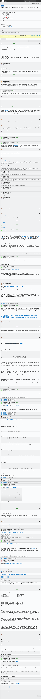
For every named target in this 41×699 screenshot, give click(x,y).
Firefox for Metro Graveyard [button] (10, 12)
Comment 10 (4, 230)
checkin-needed (6, 526)
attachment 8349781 (9, 543)
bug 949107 (30, 237)
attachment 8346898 (9, 286)
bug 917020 (16, 145)
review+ (25, 35)
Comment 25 (4, 530)
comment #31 (17, 661)
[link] (11, 494)
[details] (15, 286)
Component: (4, 13)
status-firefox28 (3, 576)
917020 (6, 140)
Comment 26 (4, 541)
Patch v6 (2, 35)
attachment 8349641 (8, 343)
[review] (21, 286)
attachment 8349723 (9, 419)
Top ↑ (39, 695)
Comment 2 (4, 75)
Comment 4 (4, 91)
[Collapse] (39, 43)
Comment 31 (4, 644)
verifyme (5, 688)
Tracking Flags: (3, 24)
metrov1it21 (4, 215)
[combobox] (30, 1)
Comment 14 (4, 267)
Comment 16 (4, 306)
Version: (4, 14)
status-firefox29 (3, 577)
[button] (39, 1)
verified (10, 26)
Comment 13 (4, 257)
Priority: (4, 18)
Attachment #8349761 (4, 414)
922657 (4, 222)
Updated (4, 64)
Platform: (4, 15)
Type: (5, 17)
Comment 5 (4, 96)
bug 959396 (20, 667)
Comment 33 (4, 681)
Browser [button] (7, 13)
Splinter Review (38, 35)
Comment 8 (4, 143)
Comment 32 (4, 659)
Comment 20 (4, 403)
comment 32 (18, 683)
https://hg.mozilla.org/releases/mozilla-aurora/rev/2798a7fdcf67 (13, 574)
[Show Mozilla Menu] (3, 1)
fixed (8, 576)
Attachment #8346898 (4, 281)
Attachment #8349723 (4, 400)
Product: (4, 12)
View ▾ (39, 3)
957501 (6, 636)
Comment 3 (4, 82)
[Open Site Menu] (1, 1)
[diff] (18, 286)
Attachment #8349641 (4, 334)
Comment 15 (4, 284)
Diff (34, 35)
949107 (4, 227)
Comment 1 (4, 69)
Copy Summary (33, 3)
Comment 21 (4, 417)
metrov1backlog (5, 160)
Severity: (8, 18)
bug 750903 (33, 548)
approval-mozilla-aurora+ (27, 36)
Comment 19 (4, 390)
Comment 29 (4, 580)
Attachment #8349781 (4, 505)
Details (32, 35)
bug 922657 (24, 236)
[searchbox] (30, 1)
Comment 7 (4, 131)
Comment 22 (4, 485)
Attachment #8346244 (4, 280)
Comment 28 (4, 572)
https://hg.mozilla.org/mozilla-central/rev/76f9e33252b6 (12, 532)
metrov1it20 (8, 216)
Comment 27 (4, 561)
